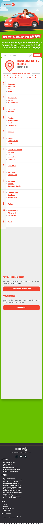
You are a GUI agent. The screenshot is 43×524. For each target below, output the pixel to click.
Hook (10, 143)
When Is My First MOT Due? (11, 483)
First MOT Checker (8, 467)
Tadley (10, 204)
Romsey (11, 184)
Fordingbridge (13, 125)
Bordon (10, 100)
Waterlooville (13, 211)
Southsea (11, 195)
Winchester (12, 215)
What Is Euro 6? (7, 494)
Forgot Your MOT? (8, 489)
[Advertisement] (21, 250)
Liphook (11, 152)
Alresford (11, 86)
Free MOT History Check (10, 471)
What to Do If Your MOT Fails (11, 490)
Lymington (12, 157)
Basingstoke (12, 98)
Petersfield (12, 172)
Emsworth (11, 112)
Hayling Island (13, 141)
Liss (9, 154)
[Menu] (38, 4)
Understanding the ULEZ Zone (11, 496)
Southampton (13, 193)
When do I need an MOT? (10, 482)
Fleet (10, 123)
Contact (5, 506)
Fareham (11, 118)
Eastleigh (11, 109)
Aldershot (11, 84)
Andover (11, 91)
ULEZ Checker (7, 464)
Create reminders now (21, 288)
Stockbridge (12, 197)
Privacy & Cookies (8, 508)
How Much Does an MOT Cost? (12, 485)
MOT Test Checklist (9, 478)
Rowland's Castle (14, 186)
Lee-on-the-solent (15, 150)
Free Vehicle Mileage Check (11, 469)
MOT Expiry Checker (9, 462)
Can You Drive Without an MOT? (12, 487)
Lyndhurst (11, 159)
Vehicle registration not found (11, 517)
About (5, 505)
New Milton (12, 166)
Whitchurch (12, 213)
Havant (10, 138)
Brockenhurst (13, 103)
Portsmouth (12, 175)
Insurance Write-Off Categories (12, 498)
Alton (10, 89)
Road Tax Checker (8, 466)
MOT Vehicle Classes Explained (12, 492)
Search (37, 55)
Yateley (10, 222)
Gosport (11, 132)
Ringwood (11, 181)
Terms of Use (7, 510)
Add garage (21, 307)
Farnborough (13, 120)
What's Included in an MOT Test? (12, 480)
